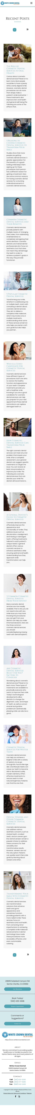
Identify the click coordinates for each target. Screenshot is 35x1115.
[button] (32, 2)
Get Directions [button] (17, 989)
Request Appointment (17, 1006)
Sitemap (29, 1093)
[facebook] (15, 1096)
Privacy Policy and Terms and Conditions (15, 1093)
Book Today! (17, 999)
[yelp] (19, 1096)
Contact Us (17, 1023)
